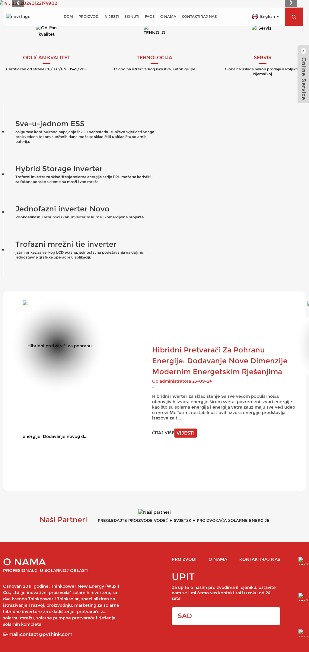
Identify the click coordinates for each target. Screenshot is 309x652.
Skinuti (131, 16)
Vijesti (112, 16)
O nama (168, 16)
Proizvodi (89, 16)
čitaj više (173, 433)
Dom (68, 16)
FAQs (150, 16)
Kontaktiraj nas (199, 16)
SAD (185, 616)
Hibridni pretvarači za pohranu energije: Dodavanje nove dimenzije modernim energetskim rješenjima (220, 360)
